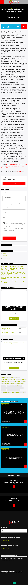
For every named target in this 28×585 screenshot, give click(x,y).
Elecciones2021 (15, 381)
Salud (18, 390)
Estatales (5, 255)
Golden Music (6, 328)
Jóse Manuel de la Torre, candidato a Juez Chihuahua (13, 281)
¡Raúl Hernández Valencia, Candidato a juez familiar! (13, 278)
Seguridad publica (13, 392)
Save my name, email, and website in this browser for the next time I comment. (16, 223)
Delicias (4, 381)
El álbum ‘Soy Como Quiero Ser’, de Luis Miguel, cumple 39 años (12, 269)
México (9, 385)
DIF (9, 381)
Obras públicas (17, 385)
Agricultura (5, 377)
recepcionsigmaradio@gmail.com (11, 550)
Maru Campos (6, 383)
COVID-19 (23, 379)
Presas (4, 390)
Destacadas (14, 8)
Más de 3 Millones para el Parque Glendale (14, 501)
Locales (4, 253)
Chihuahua (5, 379)
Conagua (12, 379)
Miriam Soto (20, 383)
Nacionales (5, 257)
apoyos (17, 377)
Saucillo (4, 392)
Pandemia (4, 387)
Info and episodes (14, 318)
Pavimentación (13, 387)
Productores (11, 390)
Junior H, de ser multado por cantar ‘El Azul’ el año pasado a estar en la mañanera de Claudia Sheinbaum (13, 274)
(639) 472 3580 (6, 548)
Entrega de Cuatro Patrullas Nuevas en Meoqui (14, 457)
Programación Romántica (9, 332)
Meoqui (13, 383)
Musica (4, 385)
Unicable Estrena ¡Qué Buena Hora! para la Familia (14, 483)
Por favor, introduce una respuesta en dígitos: (13, 228)
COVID (17, 379)
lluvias (16, 171)
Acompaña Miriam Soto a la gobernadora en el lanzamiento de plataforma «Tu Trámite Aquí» (14, 412)
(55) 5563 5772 (6, 540)
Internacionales (6, 258)
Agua (12, 377)
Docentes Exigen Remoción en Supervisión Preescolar (14, 435)
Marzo (21, 171)
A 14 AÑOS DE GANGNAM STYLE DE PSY (12, 266)
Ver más (14, 184)
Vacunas (23, 392)
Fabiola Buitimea (17, 16)
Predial (21, 387)
